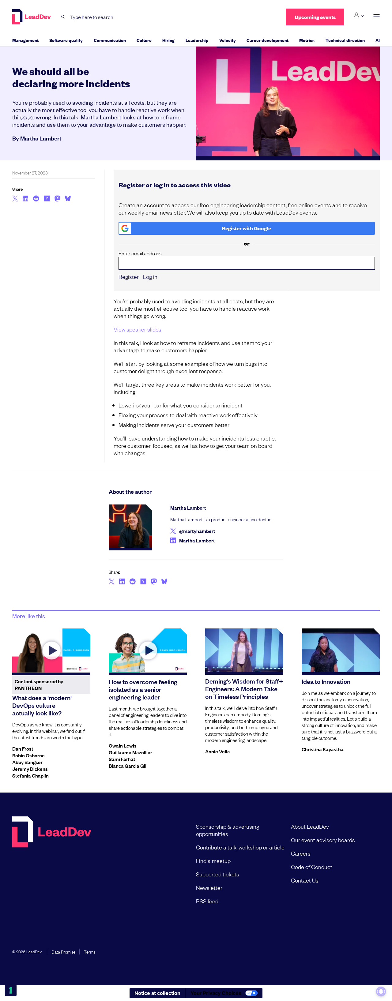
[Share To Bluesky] (68, 199)
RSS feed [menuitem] (207, 901)
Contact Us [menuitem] (304, 880)
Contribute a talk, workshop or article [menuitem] (240, 847)
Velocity (227, 40)
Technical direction (345, 40)
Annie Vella (217, 751)
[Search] (63, 17)
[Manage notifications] (381, 991)
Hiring (168, 40)
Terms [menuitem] (89, 951)
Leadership (197, 40)
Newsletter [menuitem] (209, 887)
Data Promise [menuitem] (63, 951)
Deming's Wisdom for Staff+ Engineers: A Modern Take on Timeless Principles (244, 688)
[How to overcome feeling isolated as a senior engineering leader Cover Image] (148, 650)
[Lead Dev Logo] (32, 16)
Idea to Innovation (326, 681)
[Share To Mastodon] (57, 199)
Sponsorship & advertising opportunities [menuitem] (227, 830)
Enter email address (140, 253)
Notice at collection (157, 993)
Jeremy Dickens (30, 768)
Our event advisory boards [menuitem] (323, 839)
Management (25, 40)
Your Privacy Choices (215, 993)
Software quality (66, 40)
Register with (246, 228)
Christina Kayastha (323, 749)
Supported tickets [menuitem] (217, 874)
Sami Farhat (122, 758)
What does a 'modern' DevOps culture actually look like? (42, 705)
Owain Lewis (123, 745)
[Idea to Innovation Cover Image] (341, 650)
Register (129, 276)
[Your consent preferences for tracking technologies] (11, 990)
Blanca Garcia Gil (127, 765)
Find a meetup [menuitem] (213, 860)
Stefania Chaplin (30, 775)
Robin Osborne (28, 755)
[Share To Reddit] (36, 199)
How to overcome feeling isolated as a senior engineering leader (143, 689)
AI (377, 40)
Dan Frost (22, 748)
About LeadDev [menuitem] (310, 826)
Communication (110, 40)
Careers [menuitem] (301, 853)
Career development (267, 40)
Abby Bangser (27, 762)
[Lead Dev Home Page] (51, 863)
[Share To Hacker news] (47, 199)
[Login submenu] (358, 15)
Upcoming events (315, 17)
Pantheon (28, 688)
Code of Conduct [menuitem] (311, 866)
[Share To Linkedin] (25, 199)
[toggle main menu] (376, 17)
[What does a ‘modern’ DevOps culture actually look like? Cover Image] (51, 650)
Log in (150, 276)
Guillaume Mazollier (130, 752)
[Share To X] (15, 199)
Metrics (307, 40)
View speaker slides (137, 329)
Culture (144, 40)
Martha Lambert (41, 138)
